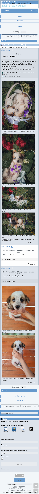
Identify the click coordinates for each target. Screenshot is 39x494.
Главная (6, 10)
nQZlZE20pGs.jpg (7, 235)
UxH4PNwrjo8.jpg (7, 330)
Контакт (19, 480)
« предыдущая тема (11, 36)
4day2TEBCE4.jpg (7, 184)
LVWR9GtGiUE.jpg (7, 210)
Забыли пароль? (6, 469)
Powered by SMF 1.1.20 (19, 487)
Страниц (15, 32)
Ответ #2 (5, 276)
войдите (12, 3)
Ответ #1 (5, 254)
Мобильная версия (19, 486)
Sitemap (28, 490)
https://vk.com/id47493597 (12, 76)
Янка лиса (5, 50)
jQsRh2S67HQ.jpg (7, 378)
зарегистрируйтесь (24, 3)
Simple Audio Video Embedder (16, 490)
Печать (4, 41)
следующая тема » (27, 37)
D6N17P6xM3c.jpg (7, 131)
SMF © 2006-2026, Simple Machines (19, 489)
